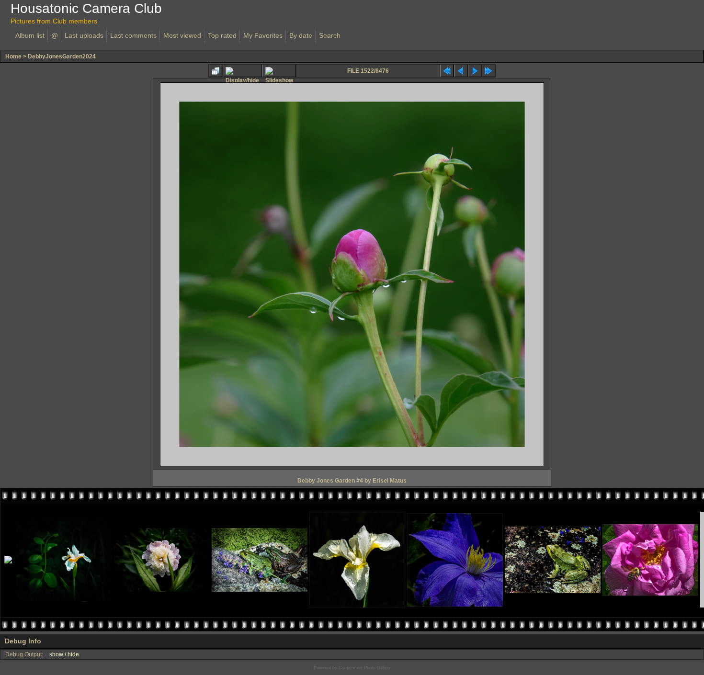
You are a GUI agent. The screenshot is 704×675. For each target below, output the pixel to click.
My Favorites (263, 35)
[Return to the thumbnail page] (215, 71)
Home (13, 56)
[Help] (46, 641)
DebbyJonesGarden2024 (62, 56)
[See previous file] (460, 71)
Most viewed (182, 35)
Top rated (222, 35)
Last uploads (84, 35)
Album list (30, 35)
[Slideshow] (279, 71)
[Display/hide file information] (242, 71)
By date (300, 35)
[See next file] (474, 71)
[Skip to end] (488, 71)
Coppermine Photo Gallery (365, 667)
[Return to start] (447, 71)
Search (330, 35)
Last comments (133, 35)
